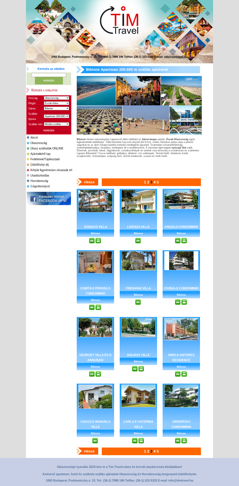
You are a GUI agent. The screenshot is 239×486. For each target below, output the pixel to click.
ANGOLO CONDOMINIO (181, 226)
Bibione (95, 233)
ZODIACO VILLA (95, 226)
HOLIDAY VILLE (138, 355)
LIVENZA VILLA (138, 226)
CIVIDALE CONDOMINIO (181, 288)
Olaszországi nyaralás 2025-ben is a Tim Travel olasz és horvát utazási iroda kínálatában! (119, 466)
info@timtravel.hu (175, 56)
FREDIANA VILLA (138, 288)
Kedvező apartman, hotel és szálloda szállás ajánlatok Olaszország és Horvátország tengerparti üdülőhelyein (119, 474)
